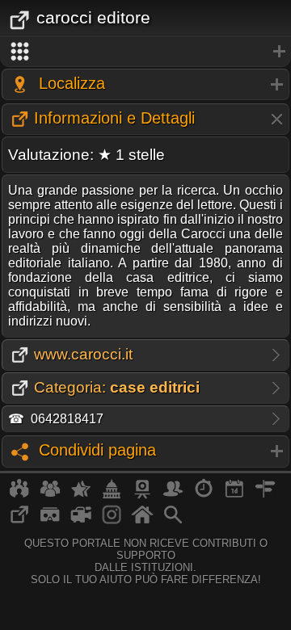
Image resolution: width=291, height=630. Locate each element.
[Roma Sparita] (142, 495)
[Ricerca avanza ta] (173, 520)
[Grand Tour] (80, 495)
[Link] (19, 520)
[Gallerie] (111, 520)
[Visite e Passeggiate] (19, 495)
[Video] (80, 520)
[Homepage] (142, 520)
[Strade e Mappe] (265, 495)
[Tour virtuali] (50, 520)
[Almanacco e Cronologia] (203, 495)
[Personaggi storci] (173, 495)
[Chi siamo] (50, 495)
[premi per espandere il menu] (145, 51)
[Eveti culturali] (234, 495)
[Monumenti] (111, 495)
